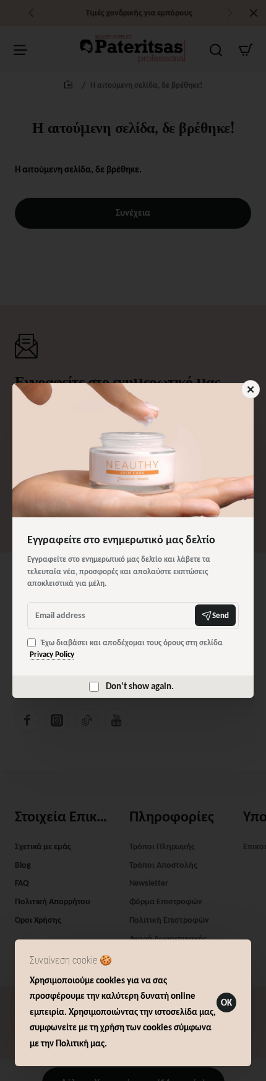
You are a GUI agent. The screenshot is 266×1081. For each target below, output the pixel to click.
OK (226, 1002)
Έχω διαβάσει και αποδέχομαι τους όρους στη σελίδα (126, 648)
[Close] (250, 389)
